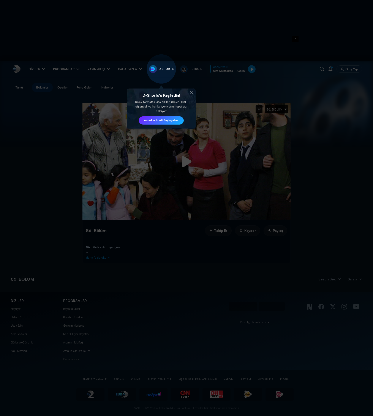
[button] (191, 92)
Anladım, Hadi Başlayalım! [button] (161, 120)
